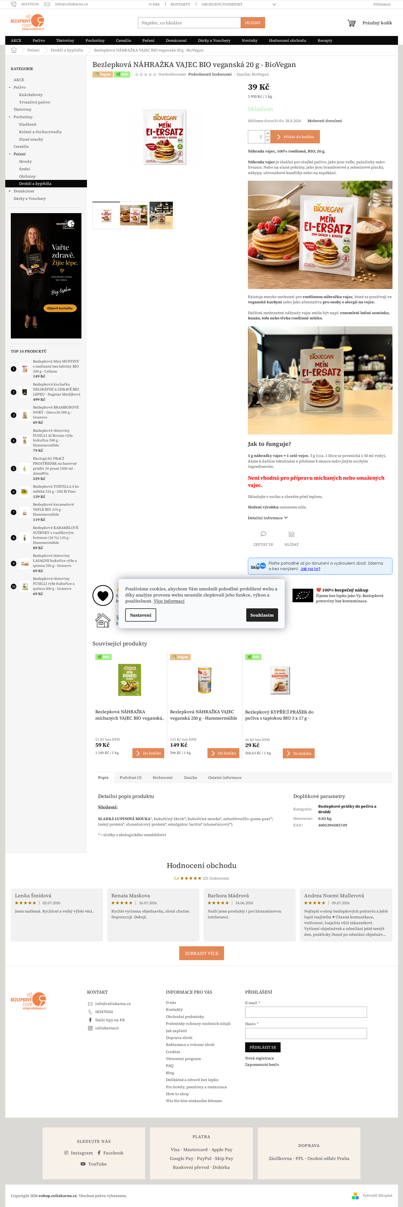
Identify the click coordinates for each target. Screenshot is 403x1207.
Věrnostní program (183, 1058)
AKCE (19, 79)
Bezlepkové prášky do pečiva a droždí (347, 808)
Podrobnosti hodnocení (210, 74)
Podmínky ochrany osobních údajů (198, 1023)
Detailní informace (265, 518)
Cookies (173, 1051)
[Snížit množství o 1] (267, 140)
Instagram (81, 1153)
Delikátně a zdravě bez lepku (192, 1079)
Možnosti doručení (324, 120)
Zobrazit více (201, 953)
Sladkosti (28, 124)
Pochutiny (23, 117)
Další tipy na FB (110, 1020)
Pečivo (20, 87)
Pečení (20, 154)
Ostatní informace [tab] (225, 777)
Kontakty (180, 4)
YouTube (97, 1164)
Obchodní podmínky (222, 4)
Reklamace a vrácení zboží (190, 1044)
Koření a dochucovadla (40, 132)
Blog (170, 1073)
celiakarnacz (107, 1028)
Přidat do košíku (299, 136)
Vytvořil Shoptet (377, 1195)
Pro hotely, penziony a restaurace (196, 1087)
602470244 (104, 1011)
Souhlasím (262, 615)
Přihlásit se (263, 1047)
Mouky (25, 161)
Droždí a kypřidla (35, 183)
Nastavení (141, 615)
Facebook (113, 1153)
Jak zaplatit (176, 1030)
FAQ (169, 1065)
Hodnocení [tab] (163, 777)
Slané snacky (31, 139)
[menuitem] (16, 40)
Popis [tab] (103, 777)
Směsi (24, 169)
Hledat (253, 22)
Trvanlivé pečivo (34, 102)
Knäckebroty (31, 94)
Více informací (169, 601)
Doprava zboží (179, 1037)
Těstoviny (23, 109)
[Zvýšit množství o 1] (267, 133)
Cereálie (21, 146)
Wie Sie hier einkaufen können (194, 1100)
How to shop (177, 1094)
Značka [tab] (190, 777)
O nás (154, 4)
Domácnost (24, 191)
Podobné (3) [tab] (131, 777)
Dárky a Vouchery (30, 198)
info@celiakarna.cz (113, 1003)
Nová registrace (259, 1058)
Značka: (253, 74)
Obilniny (27, 176)
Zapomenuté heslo (262, 1064)
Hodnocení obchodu (202, 865)
